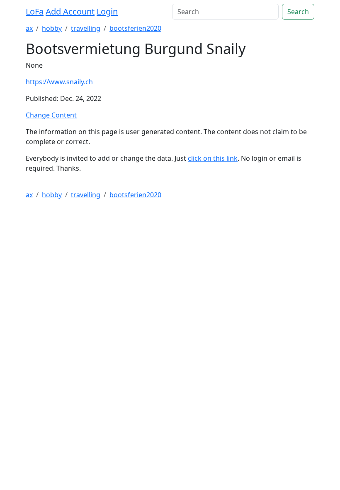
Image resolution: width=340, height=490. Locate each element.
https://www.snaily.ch (59, 81)
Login (107, 11)
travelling (85, 28)
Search (298, 11)
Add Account (70, 11)
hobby (52, 28)
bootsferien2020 (135, 28)
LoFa (35, 11)
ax (29, 28)
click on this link (213, 158)
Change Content (51, 115)
